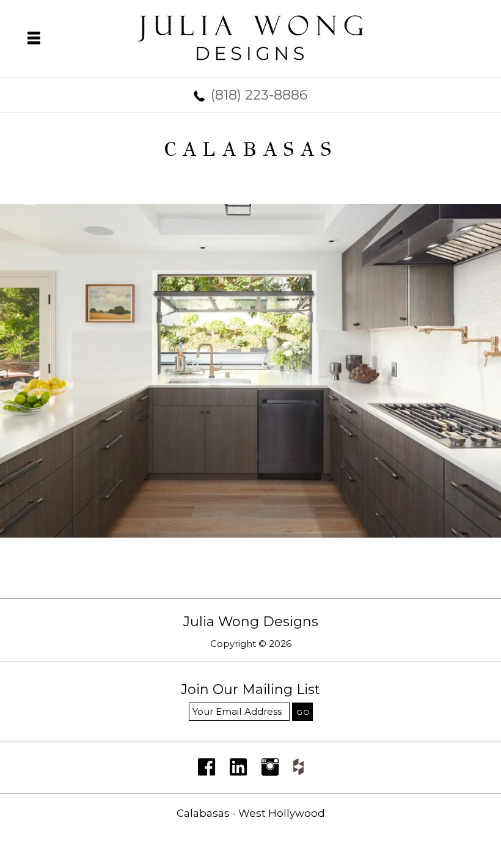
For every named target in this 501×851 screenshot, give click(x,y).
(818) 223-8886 (259, 95)
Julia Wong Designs (250, 621)
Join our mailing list (250, 690)
